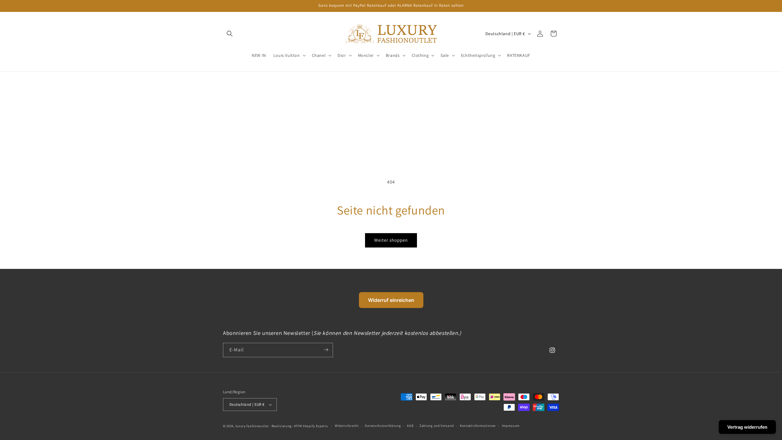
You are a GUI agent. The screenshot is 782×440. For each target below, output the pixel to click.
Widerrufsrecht (347, 426)
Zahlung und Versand (436, 426)
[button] (289, 55)
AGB (410, 426)
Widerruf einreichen (391, 300)
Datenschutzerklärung (383, 426)
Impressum (511, 426)
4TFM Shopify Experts (311, 426)
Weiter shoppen (391, 240)
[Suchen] (229, 33)
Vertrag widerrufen (747, 427)
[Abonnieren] (326, 350)
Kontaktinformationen (478, 426)
